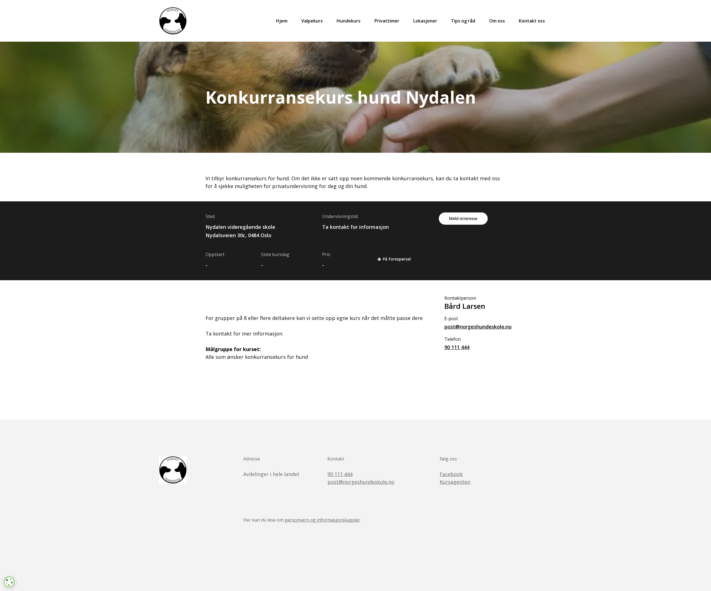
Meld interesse (463, 218)
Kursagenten (455, 482)
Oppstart (215, 254)
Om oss (497, 21)
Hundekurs (348, 21)
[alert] (9, 581)
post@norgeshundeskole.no (474, 326)
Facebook (451, 474)
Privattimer (386, 21)
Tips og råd (463, 21)
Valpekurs (312, 21)
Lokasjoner (425, 21)
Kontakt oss (532, 21)
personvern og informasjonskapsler (322, 520)
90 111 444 (456, 347)
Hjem (281, 21)
